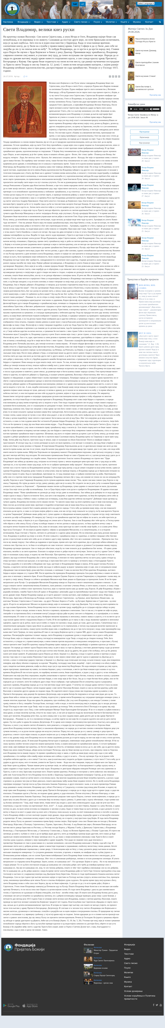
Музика (128, 981)
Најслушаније (144, 143)
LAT (82, 4)
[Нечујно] (151, 109)
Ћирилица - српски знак (103, 983)
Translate (157, 6)
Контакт (128, 986)
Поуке (127, 967)
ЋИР (75, 4)
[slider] (156, 108)
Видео (127, 949)
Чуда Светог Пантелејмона (104, 961)
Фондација (129, 944)
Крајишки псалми (101, 968)
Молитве (128, 972)
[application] (144, 109)
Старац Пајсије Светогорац (104, 975)
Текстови (129, 954)
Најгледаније (144, 132)
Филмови (98, 947)
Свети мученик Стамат (145, 76)
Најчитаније (144, 137)
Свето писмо (131, 963)
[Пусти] (131, 109)
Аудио (127, 958)
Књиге (127, 977)
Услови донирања (133, 991)
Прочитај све (155, 95)
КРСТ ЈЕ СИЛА (145, 333)
